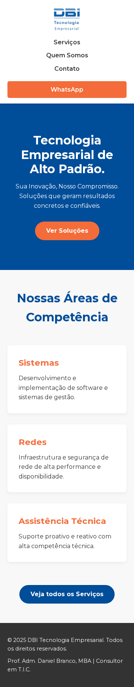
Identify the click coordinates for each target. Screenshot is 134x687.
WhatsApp (67, 89)
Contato (67, 68)
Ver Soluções (67, 230)
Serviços (67, 42)
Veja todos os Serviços (67, 594)
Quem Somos (67, 55)
